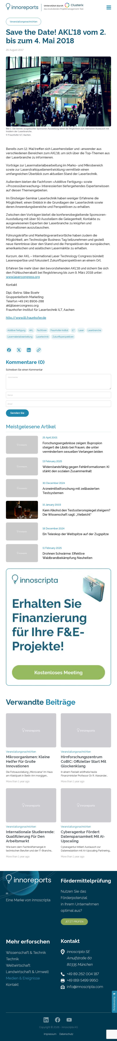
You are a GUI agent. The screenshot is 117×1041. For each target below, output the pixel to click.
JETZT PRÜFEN (74, 921)
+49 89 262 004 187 (83, 974)
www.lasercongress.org (23, 277)
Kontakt (12, 984)
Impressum (50, 1034)
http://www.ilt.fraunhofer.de (26, 318)
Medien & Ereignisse (23, 978)
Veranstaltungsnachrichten (23, 21)
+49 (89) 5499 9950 (82, 980)
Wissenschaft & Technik (26, 952)
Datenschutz (66, 1034)
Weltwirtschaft (18, 965)
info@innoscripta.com (85, 986)
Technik (12, 959)
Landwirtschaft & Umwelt (27, 972)
